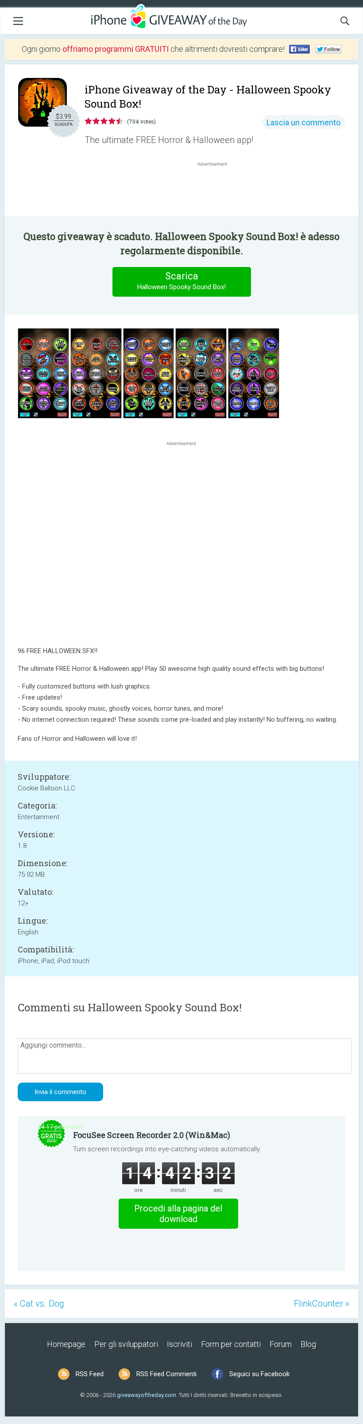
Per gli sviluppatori (126, 1344)
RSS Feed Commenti (166, 1374)
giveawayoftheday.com (146, 1395)
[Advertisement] (217, 189)
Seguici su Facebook (259, 1374)
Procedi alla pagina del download (178, 1213)
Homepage (66, 1344)
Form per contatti (231, 1344)
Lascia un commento (303, 122)
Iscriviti (179, 1344)
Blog (308, 1344)
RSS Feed (90, 1374)
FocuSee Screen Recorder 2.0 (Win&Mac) (151, 1135)
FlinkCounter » (321, 1303)
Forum (281, 1344)
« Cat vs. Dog (39, 1303)
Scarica (181, 281)
